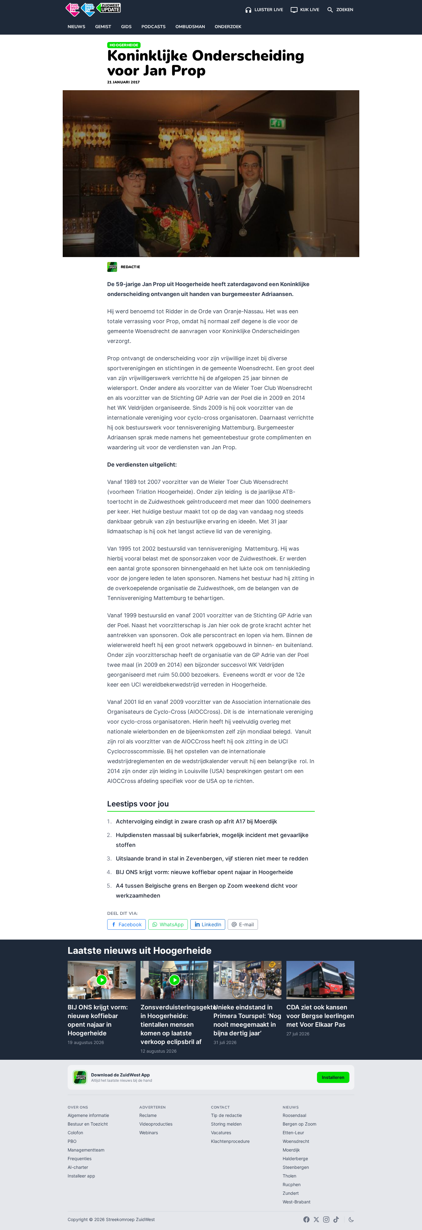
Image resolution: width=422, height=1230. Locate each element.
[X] (316, 1219)
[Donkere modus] (351, 1219)
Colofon (75, 1132)
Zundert (291, 1193)
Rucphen (292, 1184)
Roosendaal (294, 1115)
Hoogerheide (124, 45)
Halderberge (295, 1158)
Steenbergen (296, 1167)
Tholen (289, 1175)
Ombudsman (190, 27)
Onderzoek (228, 27)
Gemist (103, 27)
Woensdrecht (296, 1141)
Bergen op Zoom (299, 1123)
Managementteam (86, 1149)
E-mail (246, 924)
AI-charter (78, 1167)
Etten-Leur (293, 1132)
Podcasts (153, 27)
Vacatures (221, 1132)
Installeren (333, 1077)
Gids (126, 27)
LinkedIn (211, 924)
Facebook (130, 924)
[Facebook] (306, 1219)
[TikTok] (336, 1219)
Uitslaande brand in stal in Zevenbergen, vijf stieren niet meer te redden (212, 858)
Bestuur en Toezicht (88, 1123)
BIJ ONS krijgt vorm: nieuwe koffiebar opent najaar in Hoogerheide (204, 872)
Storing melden (226, 1123)
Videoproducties (155, 1123)
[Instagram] (326, 1219)
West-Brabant (296, 1201)
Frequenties (79, 1158)
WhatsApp (172, 924)
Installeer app (81, 1175)
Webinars (148, 1132)
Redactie (130, 266)
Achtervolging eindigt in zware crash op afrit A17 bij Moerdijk (196, 821)
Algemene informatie (88, 1115)
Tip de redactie (226, 1115)
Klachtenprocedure (230, 1141)
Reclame (148, 1115)
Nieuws (76, 27)
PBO (72, 1141)
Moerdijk (291, 1149)
